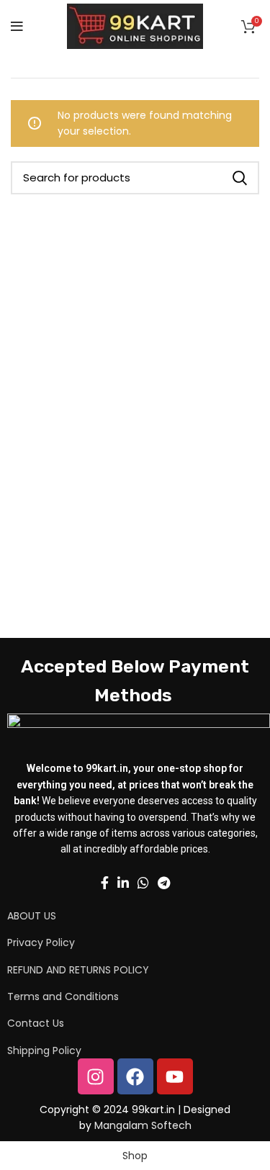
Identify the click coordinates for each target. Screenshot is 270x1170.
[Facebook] (135, 1076)
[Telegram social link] (163, 883)
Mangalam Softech (143, 1125)
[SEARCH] (240, 177)
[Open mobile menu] (17, 26)
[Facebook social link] (104, 883)
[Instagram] (96, 1076)
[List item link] (116, 916)
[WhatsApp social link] (143, 883)
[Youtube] (175, 1076)
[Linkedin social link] (123, 883)
